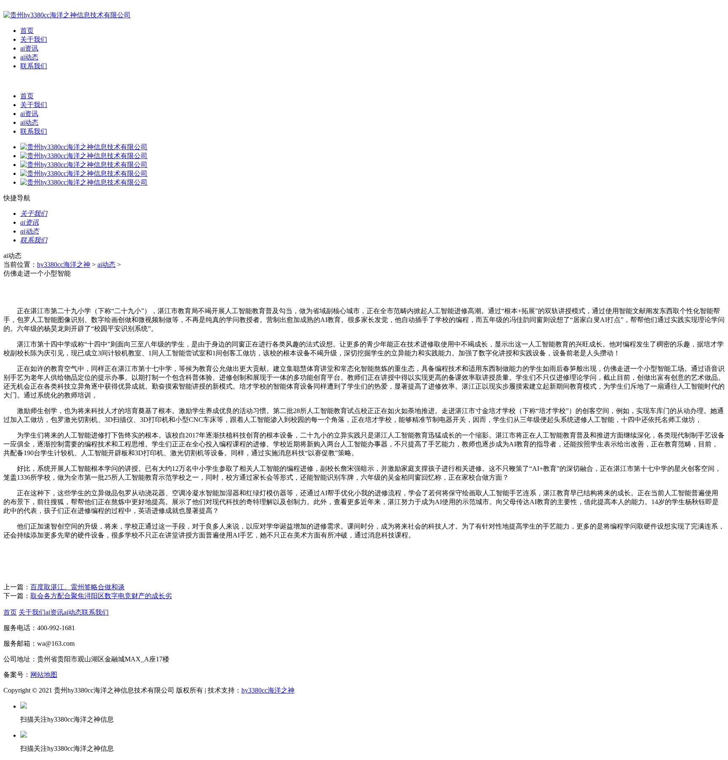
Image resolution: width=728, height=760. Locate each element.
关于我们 (33, 39)
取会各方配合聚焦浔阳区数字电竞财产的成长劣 (101, 595)
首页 (27, 30)
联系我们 (33, 66)
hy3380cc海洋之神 (63, 264)
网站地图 (43, 674)
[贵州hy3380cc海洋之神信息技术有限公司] (67, 15)
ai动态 (29, 57)
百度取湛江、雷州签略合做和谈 (77, 587)
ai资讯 (29, 48)
